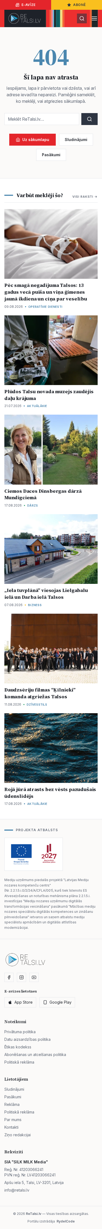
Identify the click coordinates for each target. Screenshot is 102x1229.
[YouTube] (34, 977)
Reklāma (12, 1104)
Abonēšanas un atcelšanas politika (35, 1054)
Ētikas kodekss (17, 1047)
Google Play (61, 1002)
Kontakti (11, 1127)
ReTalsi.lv (33, 1214)
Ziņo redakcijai (17, 1134)
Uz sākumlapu (35, 139)
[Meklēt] (82, 18)
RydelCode (66, 1221)
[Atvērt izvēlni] (94, 18)
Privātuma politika (20, 1031)
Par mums (12, 1119)
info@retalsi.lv (16, 1190)
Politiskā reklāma (19, 1062)
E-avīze (28, 5)
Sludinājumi (76, 139)
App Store (23, 1002)
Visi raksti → (85, 197)
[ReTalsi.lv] (24, 18)
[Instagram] (21, 977)
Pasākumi (51, 154)
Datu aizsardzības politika (27, 1039)
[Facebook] (9, 977)
